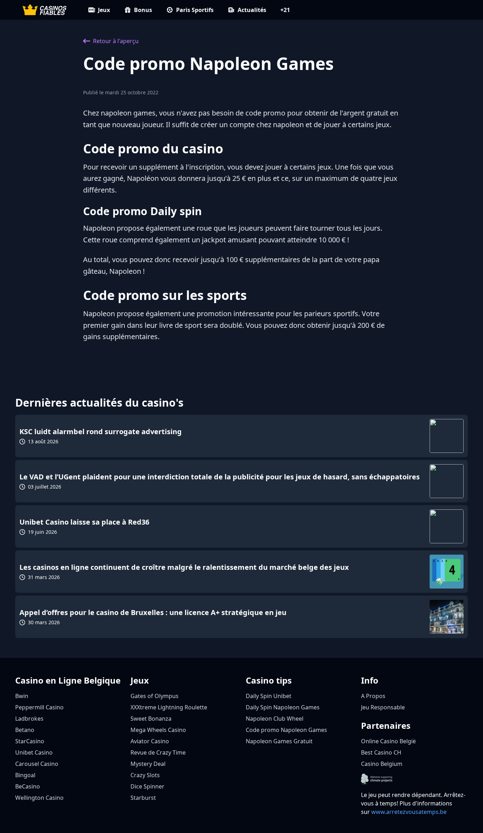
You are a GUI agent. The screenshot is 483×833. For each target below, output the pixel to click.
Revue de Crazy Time (158, 752)
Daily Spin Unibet (268, 696)
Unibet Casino (34, 752)
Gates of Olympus (154, 696)
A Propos (373, 696)
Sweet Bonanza (150, 718)
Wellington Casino (39, 798)
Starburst (143, 798)
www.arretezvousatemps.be (409, 812)
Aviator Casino (149, 741)
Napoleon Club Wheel (274, 718)
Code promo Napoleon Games (286, 730)
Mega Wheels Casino (158, 730)
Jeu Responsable (383, 707)
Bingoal (25, 775)
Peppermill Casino (39, 707)
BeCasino (27, 786)
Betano (24, 730)
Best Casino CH (381, 752)
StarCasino (29, 741)
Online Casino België (388, 741)
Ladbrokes (29, 718)
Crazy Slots (145, 775)
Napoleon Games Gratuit (279, 741)
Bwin (21, 696)
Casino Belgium (381, 764)
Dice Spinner (147, 786)
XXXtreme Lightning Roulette (168, 707)
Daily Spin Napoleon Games (283, 707)
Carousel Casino (36, 764)
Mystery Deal (147, 764)
